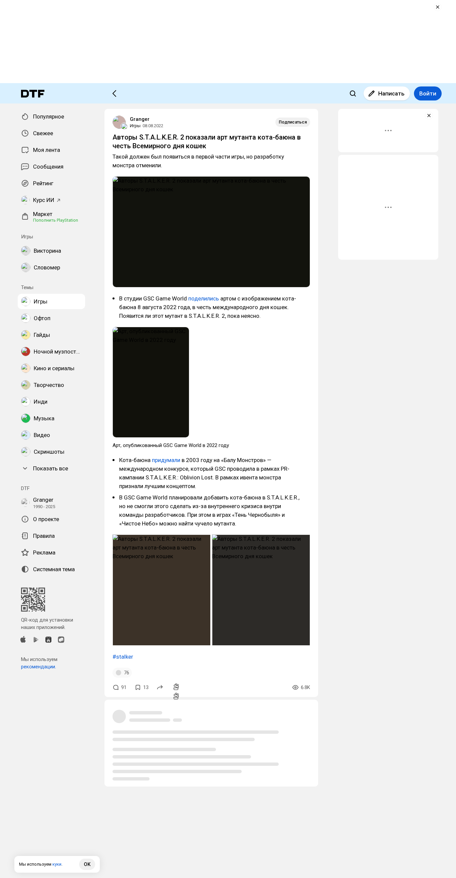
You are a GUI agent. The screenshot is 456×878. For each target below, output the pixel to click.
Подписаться (293, 122)
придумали (166, 460)
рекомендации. (38, 667)
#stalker (122, 656)
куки (56, 864)
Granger (140, 119)
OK (87, 864)
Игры (135, 125)
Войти (427, 93)
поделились (203, 298)
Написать (391, 93)
